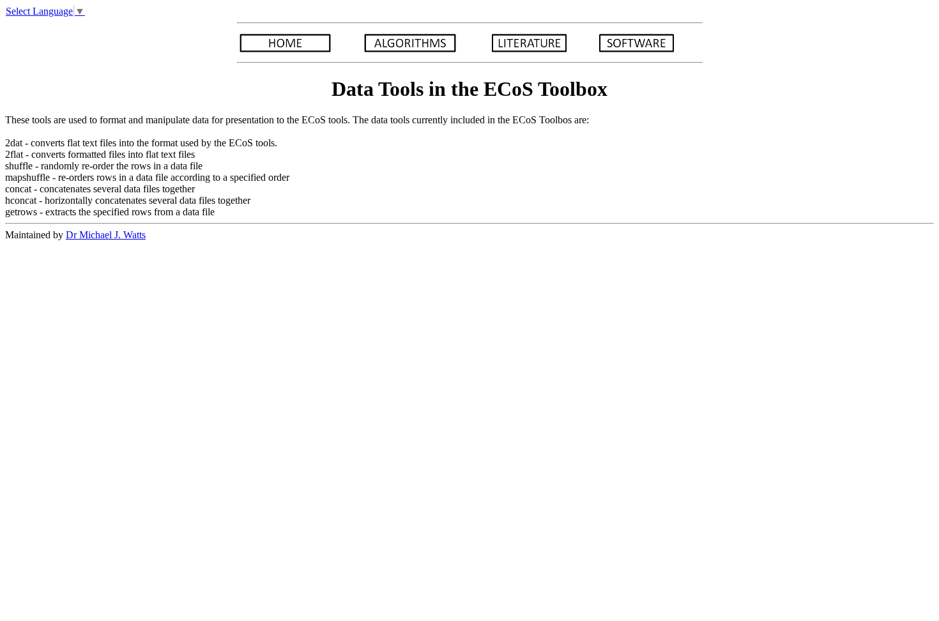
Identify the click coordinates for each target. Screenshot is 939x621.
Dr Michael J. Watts (106, 234)
